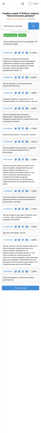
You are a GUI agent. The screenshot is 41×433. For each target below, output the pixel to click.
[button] (23, 4)
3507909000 (7, 142)
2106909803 (7, 191)
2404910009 (7, 108)
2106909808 (7, 93)
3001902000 (7, 159)
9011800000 (7, 128)
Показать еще (20, 288)
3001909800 (7, 240)
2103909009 (7, 209)
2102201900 (7, 227)
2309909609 (7, 77)
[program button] (23, 4)
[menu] (3, 3)
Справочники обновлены (20, 19)
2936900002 (7, 271)
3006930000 (7, 53)
